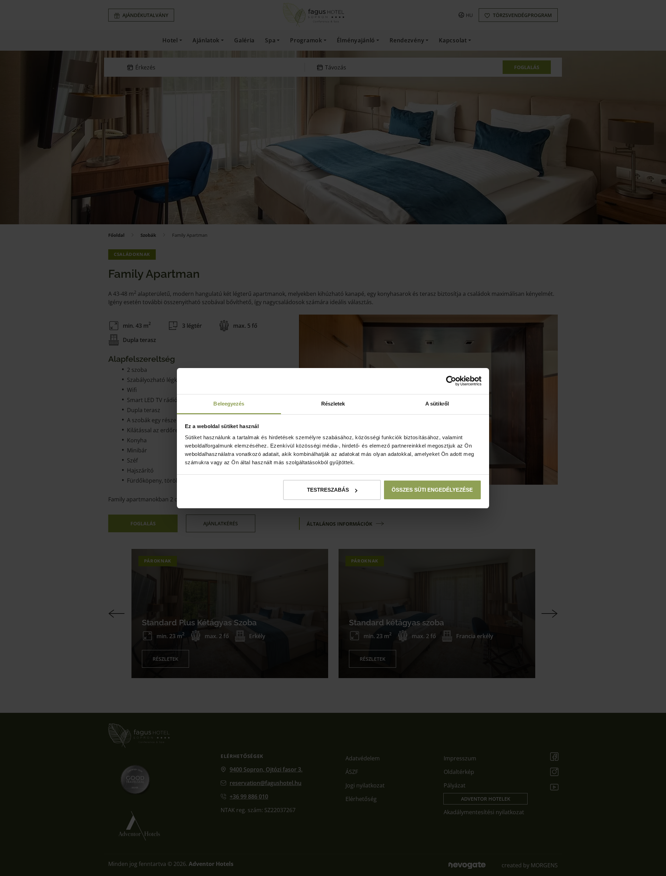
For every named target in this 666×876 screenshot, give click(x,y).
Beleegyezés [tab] (228, 404)
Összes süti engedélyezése (432, 490)
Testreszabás (328, 490)
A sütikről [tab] (437, 404)
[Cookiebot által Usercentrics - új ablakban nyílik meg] (451, 381)
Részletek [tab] (333, 404)
